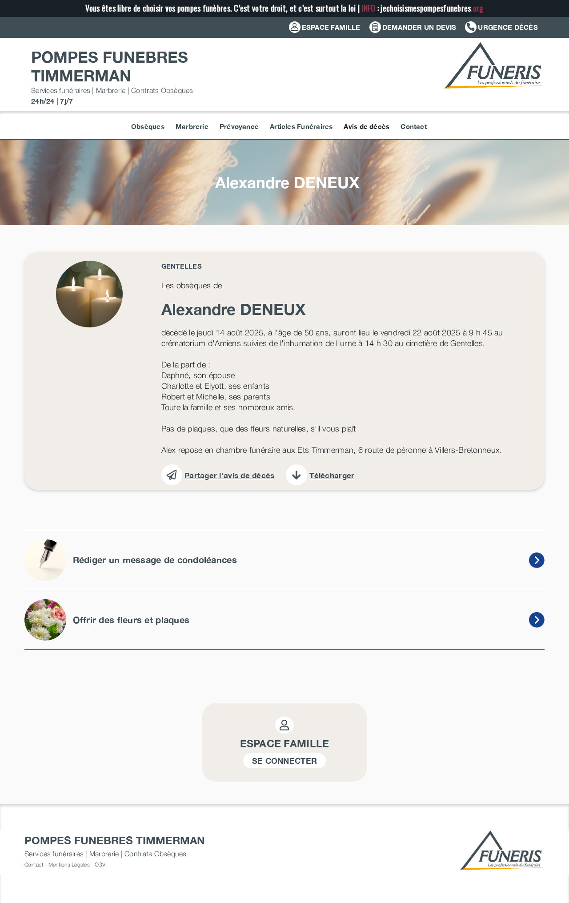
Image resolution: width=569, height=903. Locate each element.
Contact (34, 864)
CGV (100, 864)
